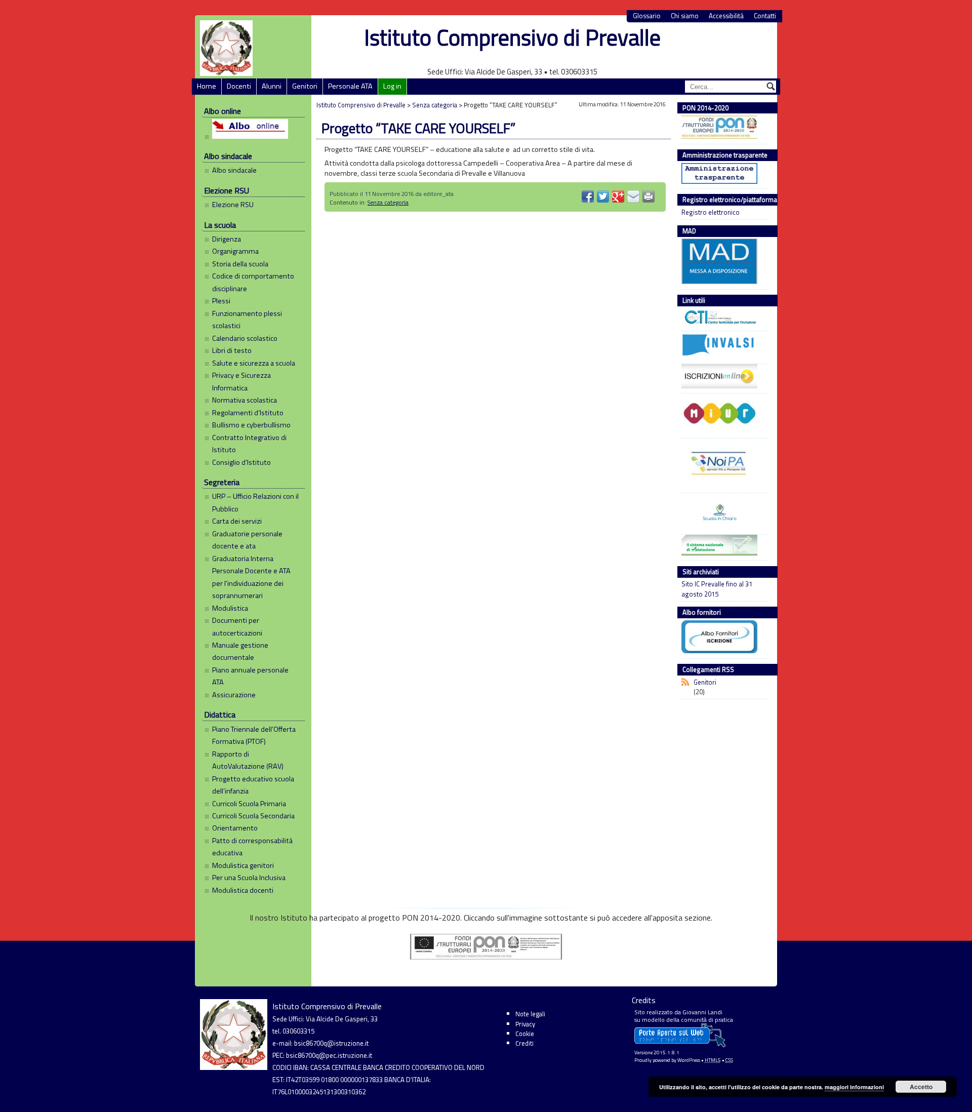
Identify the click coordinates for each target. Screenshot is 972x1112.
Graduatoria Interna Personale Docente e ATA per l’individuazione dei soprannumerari (251, 577)
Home (206, 86)
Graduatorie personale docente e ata (247, 539)
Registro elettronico (710, 212)
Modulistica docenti (242, 890)
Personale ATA (350, 86)
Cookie (524, 1033)
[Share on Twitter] (603, 196)
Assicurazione (234, 694)
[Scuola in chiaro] (722, 512)
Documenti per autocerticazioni (237, 626)
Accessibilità (726, 16)
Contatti (765, 16)
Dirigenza (226, 239)
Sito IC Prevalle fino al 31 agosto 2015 (716, 589)
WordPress (688, 1060)
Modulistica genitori (243, 865)
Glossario (647, 16)
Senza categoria (388, 202)
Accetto (921, 1086)
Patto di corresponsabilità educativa (252, 846)
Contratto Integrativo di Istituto (249, 443)
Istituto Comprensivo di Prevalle (512, 37)
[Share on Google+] (618, 196)
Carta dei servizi (237, 521)
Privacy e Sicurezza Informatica (241, 381)
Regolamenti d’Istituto (248, 412)
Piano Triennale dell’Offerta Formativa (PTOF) (254, 735)
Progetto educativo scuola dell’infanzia (253, 785)
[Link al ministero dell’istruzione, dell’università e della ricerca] (722, 414)
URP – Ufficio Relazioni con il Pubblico (255, 502)
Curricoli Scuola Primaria (249, 803)
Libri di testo (232, 350)
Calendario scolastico (244, 338)
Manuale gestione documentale (240, 651)
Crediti (524, 1043)
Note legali (530, 1014)
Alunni (271, 86)
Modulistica (230, 608)
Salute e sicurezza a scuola (253, 363)
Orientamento (235, 827)
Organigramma (235, 251)
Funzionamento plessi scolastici (247, 319)
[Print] (648, 196)
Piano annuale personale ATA (250, 676)
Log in (392, 86)
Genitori (304, 86)
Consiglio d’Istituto (241, 462)
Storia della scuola (240, 263)
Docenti (239, 86)
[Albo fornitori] (722, 638)
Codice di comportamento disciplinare (253, 282)
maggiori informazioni (854, 1087)
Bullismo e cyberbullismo (251, 424)
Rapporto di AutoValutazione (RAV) (248, 760)
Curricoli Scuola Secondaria (253, 815)
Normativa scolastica (244, 400)
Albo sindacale (234, 170)
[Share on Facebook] (588, 196)
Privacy (525, 1024)
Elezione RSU (233, 204)
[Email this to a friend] (633, 196)
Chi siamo (685, 16)
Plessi (221, 300)
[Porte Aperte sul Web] (679, 1045)
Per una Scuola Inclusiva (249, 877)
